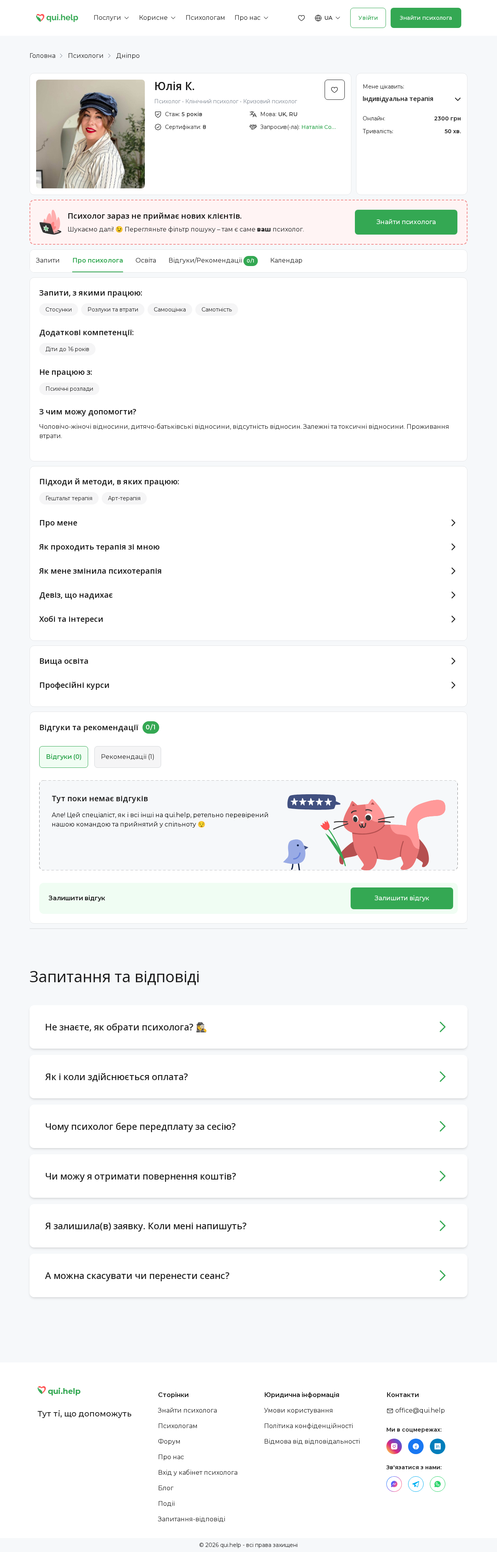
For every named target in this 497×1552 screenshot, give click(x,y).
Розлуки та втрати (112, 309)
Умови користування (298, 1410)
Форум (169, 1441)
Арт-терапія (124, 498)
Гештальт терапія (68, 498)
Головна (43, 55)
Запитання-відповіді (191, 1519)
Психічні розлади (69, 388)
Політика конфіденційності (308, 1426)
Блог (166, 1488)
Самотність (217, 309)
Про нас (171, 1457)
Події (166, 1503)
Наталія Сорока (318, 127)
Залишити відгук (402, 898)
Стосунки (58, 309)
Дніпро (128, 55)
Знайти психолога (426, 17)
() (64, 756)
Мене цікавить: (383, 86)
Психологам (178, 1426)
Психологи (86, 55)
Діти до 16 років (67, 349)
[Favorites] (301, 18)
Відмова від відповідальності (312, 1441)
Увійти (368, 17)
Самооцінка (170, 309)
